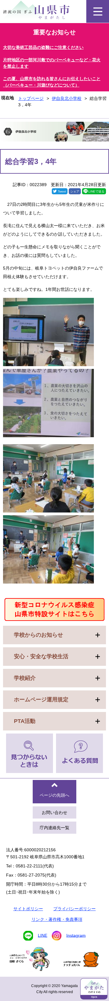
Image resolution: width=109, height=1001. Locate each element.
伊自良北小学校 (66, 98)
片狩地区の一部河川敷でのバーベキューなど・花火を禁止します (52, 63)
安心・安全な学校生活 (41, 656)
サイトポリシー (28, 908)
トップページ (31, 98)
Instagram (76, 935)
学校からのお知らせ (38, 635)
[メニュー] (97, 11)
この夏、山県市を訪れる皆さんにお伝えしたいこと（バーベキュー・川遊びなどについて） (52, 81)
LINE (42, 935)
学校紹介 (25, 678)
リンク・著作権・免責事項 (56, 919)
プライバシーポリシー (74, 908)
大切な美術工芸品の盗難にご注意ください (43, 47)
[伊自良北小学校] (54, 132)
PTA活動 (24, 721)
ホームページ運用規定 (41, 699)
